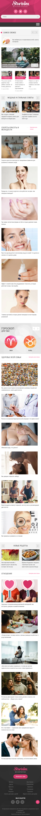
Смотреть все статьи (34, 357)
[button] (38, 24)
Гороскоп (30, 791)
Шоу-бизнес (30, 782)
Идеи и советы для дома (30, 794)
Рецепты (10, 791)
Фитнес (11, 782)
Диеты (11, 784)
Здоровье (30, 787)
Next (36, 32)
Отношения (20, 78)
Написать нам (20, 776)
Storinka (20, 5)
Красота (11, 787)
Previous (33, 32)
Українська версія (16, 814)
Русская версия (26, 814)
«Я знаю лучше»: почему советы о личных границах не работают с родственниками (20, 84)
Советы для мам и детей (7, 78)
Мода (11, 789)
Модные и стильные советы (33, 78)
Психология (30, 784)
